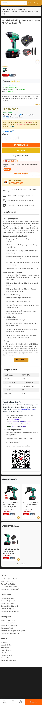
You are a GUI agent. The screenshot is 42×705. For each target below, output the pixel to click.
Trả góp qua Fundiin (7, 628)
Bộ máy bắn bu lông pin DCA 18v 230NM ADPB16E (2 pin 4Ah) (11, 551)
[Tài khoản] (38, 3)
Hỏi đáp (3, 653)
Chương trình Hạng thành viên (10, 633)
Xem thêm (20, 360)
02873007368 (16, 183)
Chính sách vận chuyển (8, 601)
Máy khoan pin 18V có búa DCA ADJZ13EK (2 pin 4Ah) (10, 505)
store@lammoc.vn (16, 417)
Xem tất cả (21, 564)
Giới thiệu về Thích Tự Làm (9, 579)
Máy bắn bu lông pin (11, 87)
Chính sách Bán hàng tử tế (9, 606)
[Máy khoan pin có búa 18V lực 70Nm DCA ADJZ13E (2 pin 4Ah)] (31, 493)
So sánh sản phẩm (7, 655)
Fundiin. (11, 127)
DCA (11, 89)
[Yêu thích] (29, 3)
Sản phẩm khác (9, 479)
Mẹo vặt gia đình (6, 645)
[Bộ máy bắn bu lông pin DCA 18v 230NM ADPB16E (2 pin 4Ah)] (11, 539)
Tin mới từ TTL (5, 642)
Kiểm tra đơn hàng (7, 581)
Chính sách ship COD (7, 609)
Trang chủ (5, 9)
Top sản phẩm (5, 658)
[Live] (34, 3)
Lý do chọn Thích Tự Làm (9, 587)
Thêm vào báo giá (23, 155)
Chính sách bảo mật (7, 598)
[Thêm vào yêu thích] (37, 62)
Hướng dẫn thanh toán (8, 623)
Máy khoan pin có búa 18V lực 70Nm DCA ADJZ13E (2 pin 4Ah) (30, 505)
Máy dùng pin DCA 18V (18, 9)
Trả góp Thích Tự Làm (8, 584)
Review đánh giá (6, 650)
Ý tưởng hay (5, 647)
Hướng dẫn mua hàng (8, 620)
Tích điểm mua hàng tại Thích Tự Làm (13, 631)
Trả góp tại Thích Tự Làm (9, 625)
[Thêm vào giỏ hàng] (18, 517)
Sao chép (7, 169)
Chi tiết (36, 104)
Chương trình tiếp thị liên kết (10, 589)
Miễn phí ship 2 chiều (7, 603)
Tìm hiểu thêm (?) (8, 131)
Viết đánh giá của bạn (9, 85)
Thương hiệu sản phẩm (8, 660)
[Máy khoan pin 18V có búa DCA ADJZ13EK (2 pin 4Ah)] (11, 493)
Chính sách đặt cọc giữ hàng (10, 611)
